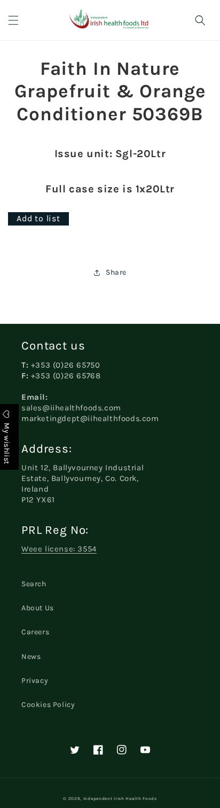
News (31, 656)
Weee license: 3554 (59, 549)
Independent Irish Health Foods (120, 798)
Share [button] (116, 272)
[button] (13, 20)
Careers (35, 631)
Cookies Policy (48, 704)
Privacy (34, 680)
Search (33, 583)
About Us (37, 607)
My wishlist (6, 442)
